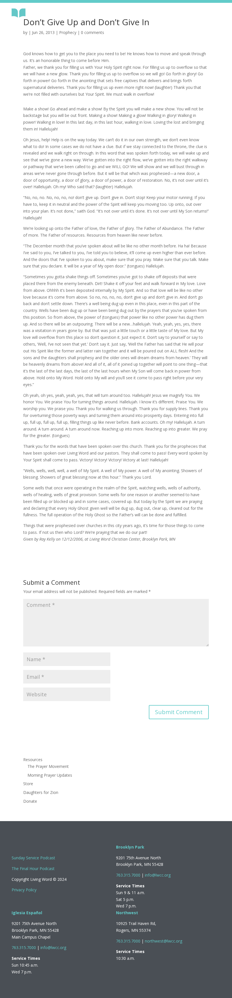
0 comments (92, 32)
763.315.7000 (128, 875)
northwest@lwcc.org (163, 941)
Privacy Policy (24, 889)
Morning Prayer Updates (49, 775)
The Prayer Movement (48, 766)
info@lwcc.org (158, 875)
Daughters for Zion (40, 792)
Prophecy (67, 32)
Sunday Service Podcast (33, 857)
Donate (30, 801)
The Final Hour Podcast (33, 868)
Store (28, 783)
